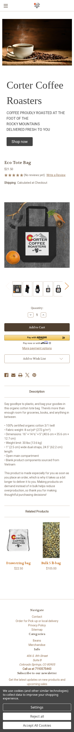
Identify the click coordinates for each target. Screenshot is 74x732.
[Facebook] (6, 375)
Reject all (37, 716)
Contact (37, 616)
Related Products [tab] (37, 511)
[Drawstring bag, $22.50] (18, 540)
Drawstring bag (18, 563)
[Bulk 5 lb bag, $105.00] (51, 540)
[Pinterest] (34, 375)
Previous (7, 285)
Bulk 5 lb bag (51, 563)
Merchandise (37, 645)
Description (37, 391)
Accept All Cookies (37, 725)
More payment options (37, 348)
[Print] (20, 375)
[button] (20, 141)
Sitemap (37, 629)
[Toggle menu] (5, 5)
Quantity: (37, 308)
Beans (37, 640)
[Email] (13, 375)
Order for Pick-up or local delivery (37, 621)
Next (66, 285)
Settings (37, 707)
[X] (27, 375)
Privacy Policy (37, 625)
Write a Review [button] (56, 175)
